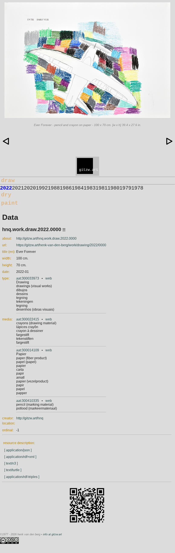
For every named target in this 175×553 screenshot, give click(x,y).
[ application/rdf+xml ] (20, 457)
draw (8, 180)
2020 (30, 188)
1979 (125, 188)
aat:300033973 (27, 278)
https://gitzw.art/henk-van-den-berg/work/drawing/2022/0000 (61, 245)
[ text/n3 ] (11, 463)
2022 (6, 188)
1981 (101, 188)
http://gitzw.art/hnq (29, 418)
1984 (78, 188)
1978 (137, 188)
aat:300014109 (27, 350)
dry (6, 195)
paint (9, 203)
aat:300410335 (27, 400)
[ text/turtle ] (12, 470)
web (48, 278)
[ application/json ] (18, 450)
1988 (54, 188)
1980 (113, 188)
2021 (18, 188)
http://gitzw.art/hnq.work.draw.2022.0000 (46, 238)
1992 (42, 188)
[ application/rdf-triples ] (21, 477)
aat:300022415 (27, 319)
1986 (66, 188)
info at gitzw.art (52, 534)
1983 (89, 188)
